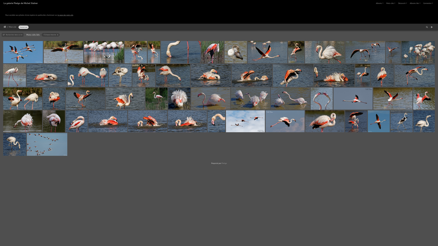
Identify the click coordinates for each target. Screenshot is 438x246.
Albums (379, 3)
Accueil (5, 27)
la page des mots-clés (65, 15)
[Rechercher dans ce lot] (427, 27)
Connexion (427, 3)
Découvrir (402, 3)
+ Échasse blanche (50, 35)
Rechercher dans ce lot (13, 35)
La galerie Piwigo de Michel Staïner (21, 3)
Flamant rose (23, 27)
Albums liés (414, 3)
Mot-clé (12, 26)
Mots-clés (390, 3)
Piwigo (224, 163)
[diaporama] (431, 27)
